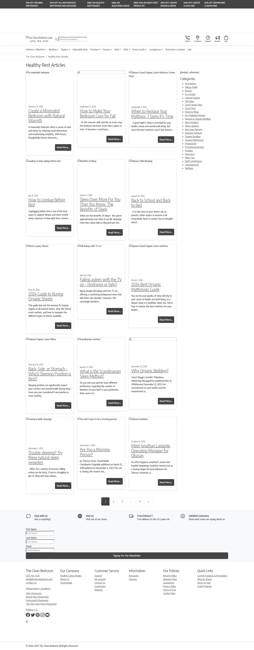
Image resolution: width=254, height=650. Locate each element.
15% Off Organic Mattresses (34, 4)
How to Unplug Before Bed (46, 202)
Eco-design (190, 94)
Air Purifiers (190, 83)
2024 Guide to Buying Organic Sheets (45, 296)
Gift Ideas (189, 101)
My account (100, 579)
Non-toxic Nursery (193, 129)
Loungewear (155, 49)
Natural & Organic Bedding (197, 118)
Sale (190, 49)
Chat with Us (41, 515)
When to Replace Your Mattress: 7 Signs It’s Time (152, 114)
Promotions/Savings (194, 147)
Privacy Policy (169, 586)
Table (125, 49)
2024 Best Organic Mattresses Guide (146, 287)
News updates (192, 125)
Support (98, 575)
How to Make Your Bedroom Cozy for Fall (98, 113)
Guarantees (100, 586)
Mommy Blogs (192, 111)
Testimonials (66, 582)
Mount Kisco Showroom (37, 596)
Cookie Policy (169, 593)
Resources (190, 154)
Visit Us (90, 515)
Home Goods (138, 49)
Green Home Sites (193, 104)
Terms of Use (169, 589)
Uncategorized (192, 164)
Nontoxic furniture (193, 133)
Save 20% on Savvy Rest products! (146, 4)
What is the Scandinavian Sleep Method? (100, 374)
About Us (64, 579)
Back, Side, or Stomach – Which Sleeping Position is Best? (49, 373)
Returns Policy (170, 575)
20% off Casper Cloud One (192, 4)
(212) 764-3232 (33, 575)
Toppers (64, 49)
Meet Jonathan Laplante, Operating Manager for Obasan (151, 450)
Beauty (188, 90)
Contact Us (31, 582)
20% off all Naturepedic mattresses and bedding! (63, 4)
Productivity (190, 143)
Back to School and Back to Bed (151, 203)
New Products (192, 122)
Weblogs (189, 168)
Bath (117, 49)
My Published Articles (195, 115)
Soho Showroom (34, 593)
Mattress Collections (35, 49)
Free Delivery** (145, 515)
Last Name (31, 537)
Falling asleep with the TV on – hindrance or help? (101, 282)
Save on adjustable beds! (120, 4)
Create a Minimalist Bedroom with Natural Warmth (46, 115)
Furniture (94, 49)
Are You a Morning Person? (95, 452)
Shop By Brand (204, 579)
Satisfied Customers (199, 515)
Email (28, 546)
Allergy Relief (191, 87)
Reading (189, 150)
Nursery (106, 49)
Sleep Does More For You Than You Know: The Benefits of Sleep (100, 204)
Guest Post (190, 108)
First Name (31, 529)
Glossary (133, 579)
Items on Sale (203, 582)
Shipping (98, 589)
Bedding (53, 49)
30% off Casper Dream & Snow (169, 4)
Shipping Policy (170, 579)
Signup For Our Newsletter (127, 555)
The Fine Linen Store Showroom (41, 603)
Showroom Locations (175, 49)
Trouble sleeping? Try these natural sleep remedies (45, 457)
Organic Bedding (192, 136)
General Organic (192, 97)
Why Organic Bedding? (149, 370)
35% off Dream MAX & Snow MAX (214, 4)
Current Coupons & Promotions (212, 575)
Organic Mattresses (194, 140)
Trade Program (204, 586)
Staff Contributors (193, 161)
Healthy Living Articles (71, 575)
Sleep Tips (190, 157)
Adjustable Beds (80, 49)
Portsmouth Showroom (37, 600)
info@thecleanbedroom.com (39, 579)
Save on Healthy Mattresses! (95, 4)
